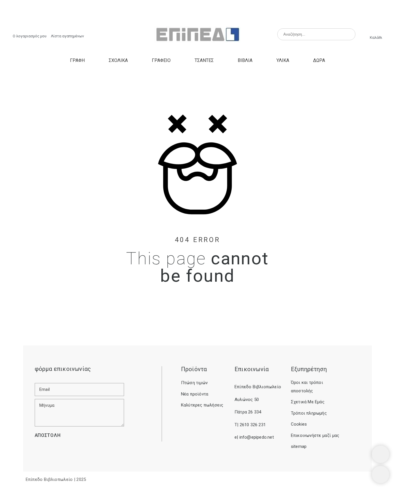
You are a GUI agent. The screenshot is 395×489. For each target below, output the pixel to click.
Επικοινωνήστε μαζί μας (315, 435)
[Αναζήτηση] (348, 34)
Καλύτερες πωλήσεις (202, 405)
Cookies (299, 424)
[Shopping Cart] (380, 454)
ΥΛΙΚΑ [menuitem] (282, 60)
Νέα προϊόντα (194, 394)
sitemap (299, 446)
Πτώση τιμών (194, 382)
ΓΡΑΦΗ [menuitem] (77, 60)
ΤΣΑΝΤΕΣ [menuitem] (204, 60)
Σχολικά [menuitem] (118, 60)
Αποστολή (48, 435)
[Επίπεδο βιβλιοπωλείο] (197, 34)
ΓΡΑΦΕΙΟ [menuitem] (161, 60)
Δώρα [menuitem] (319, 60)
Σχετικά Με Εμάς (307, 401)
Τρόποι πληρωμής (309, 413)
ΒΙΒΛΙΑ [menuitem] (245, 60)
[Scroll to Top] (380, 474)
